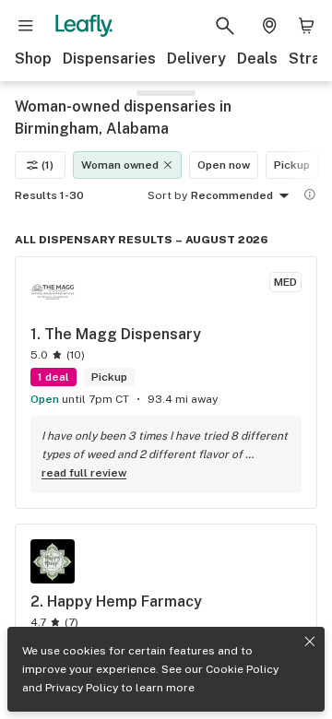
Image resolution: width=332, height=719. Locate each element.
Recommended (232, 195)
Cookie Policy (242, 669)
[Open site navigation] (26, 26)
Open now (223, 165)
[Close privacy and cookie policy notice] (309, 641)
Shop (33, 58)
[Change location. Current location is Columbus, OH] (269, 26)
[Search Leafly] (225, 26)
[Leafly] (84, 26)
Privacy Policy (81, 687)
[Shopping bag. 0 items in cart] (306, 26)
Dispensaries (109, 58)
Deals (257, 58)
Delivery (196, 58)
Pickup (292, 165)
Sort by (167, 195)
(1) (47, 165)
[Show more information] (309, 194)
